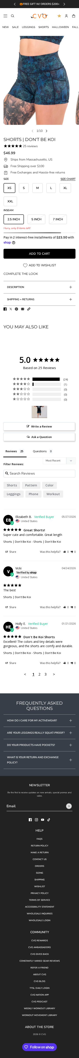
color (49, 485)
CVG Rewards (39, 940)
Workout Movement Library (39, 1015)
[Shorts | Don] (39, 412)
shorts (12, 485)
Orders (39, 866)
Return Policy (39, 845)
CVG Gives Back (40, 954)
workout (53, 494)
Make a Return (39, 852)
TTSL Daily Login (39, 988)
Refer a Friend (39, 967)
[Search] (12, 16)
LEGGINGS (28, 27)
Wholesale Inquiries (39, 913)
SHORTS (43, 27)
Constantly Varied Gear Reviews (40, 961)
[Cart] (73, 16)
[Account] (66, 16)
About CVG (39, 974)
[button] (28, 309)
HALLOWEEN (60, 27)
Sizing (39, 872)
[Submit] (69, 806)
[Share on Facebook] (5, 309)
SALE (15, 27)
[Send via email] (22, 309)
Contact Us (40, 859)
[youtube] (42, 819)
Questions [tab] (40, 451)
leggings (13, 494)
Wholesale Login (39, 920)
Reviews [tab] (11, 451)
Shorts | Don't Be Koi (17, 542)
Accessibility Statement (39, 906)
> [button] (54, 674)
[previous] (15, 4)
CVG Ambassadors (39, 947)
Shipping (39, 879)
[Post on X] (11, 309)
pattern (31, 485)
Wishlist (39, 886)
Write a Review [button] (41, 426)
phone (33, 494)
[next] (64, 4)
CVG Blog (39, 981)
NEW (5, 27)
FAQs (39, 839)
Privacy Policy (39, 893)
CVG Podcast (39, 1001)
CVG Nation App (40, 994)
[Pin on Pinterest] (16, 309)
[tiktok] (48, 819)
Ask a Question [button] (41, 437)
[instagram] (36, 819)
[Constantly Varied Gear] (39, 16)
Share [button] (12, 552)
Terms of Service (39, 900)
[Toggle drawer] (5, 15)
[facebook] (30, 819)
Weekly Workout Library (39, 1008)
